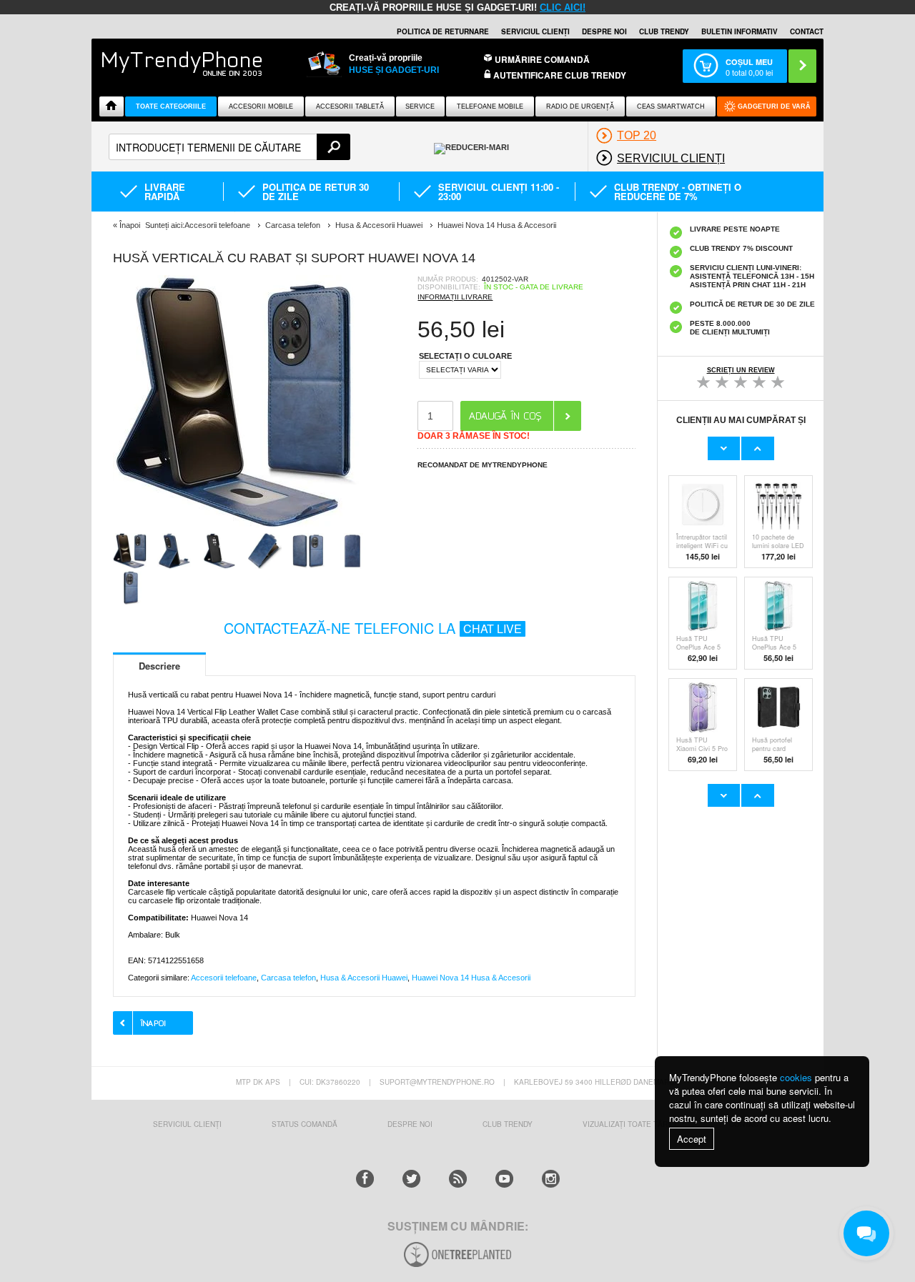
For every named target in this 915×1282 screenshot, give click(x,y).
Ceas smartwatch (671, 106)
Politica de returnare (443, 31)
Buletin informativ (739, 31)
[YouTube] (504, 1179)
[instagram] (551, 1179)
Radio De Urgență (580, 106)
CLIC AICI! (562, 7)
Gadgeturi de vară (774, 106)
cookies (796, 1077)
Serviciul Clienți (187, 1124)
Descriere (159, 665)
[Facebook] (365, 1179)
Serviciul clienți (535, 31)
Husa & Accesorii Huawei (363, 977)
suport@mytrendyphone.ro (437, 1082)
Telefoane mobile (490, 106)
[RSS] (458, 1179)
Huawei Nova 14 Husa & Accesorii (471, 977)
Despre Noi (409, 1124)
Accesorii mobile (261, 106)
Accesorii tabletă (350, 106)
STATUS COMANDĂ (304, 1124)
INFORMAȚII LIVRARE (455, 297)
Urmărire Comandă (542, 59)
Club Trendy (664, 31)
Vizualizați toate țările (631, 1124)
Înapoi (129, 225)
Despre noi (604, 31)
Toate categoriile (171, 106)
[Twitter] (411, 1179)
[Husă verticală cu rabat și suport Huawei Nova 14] (241, 528)
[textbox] (229, 147)
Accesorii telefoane (224, 977)
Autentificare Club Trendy (558, 75)
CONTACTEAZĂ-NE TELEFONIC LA (373, 627)
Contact (807, 31)
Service (420, 106)
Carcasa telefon (288, 977)
